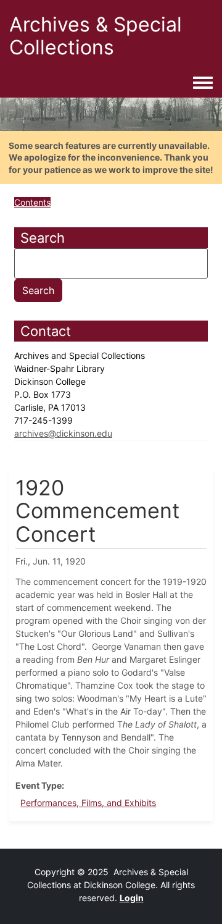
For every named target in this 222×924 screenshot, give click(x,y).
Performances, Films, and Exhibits (88, 802)
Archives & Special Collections (95, 35)
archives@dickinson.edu (63, 433)
